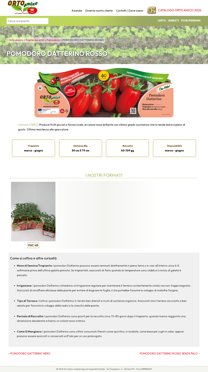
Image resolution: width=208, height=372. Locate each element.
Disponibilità (174, 145)
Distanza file (80, 145)
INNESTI (173, 20)
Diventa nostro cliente (99, 10)
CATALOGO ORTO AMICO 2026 (179, 10)
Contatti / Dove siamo (129, 10)
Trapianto (33, 145)
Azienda (77, 10)
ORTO (162, 20)
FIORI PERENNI (191, 20)
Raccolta (127, 145)
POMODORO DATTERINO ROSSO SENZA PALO (169, 353)
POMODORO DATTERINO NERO (30, 353)
